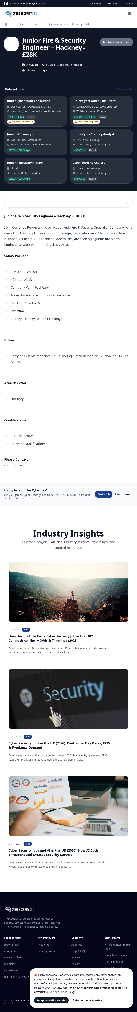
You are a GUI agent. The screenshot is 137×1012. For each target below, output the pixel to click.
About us (76, 944)
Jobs (20, 24)
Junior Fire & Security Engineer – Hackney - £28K (61, 24)
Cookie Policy (67, 992)
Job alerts (10, 964)
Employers (97, 3)
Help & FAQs (78, 951)
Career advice (12, 957)
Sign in (129, 3)
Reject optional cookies (87, 1000)
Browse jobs (11, 944)
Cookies (75, 964)
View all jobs (124, 89)
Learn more (124, 494)
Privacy (75, 957)
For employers (46, 951)
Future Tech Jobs (29, 3)
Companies (11, 951)
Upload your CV (13, 970)
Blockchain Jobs (114, 961)
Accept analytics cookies (51, 1000)
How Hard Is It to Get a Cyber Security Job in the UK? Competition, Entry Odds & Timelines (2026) (51, 638)
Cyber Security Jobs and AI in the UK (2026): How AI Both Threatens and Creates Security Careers (53, 852)
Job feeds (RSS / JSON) (17, 976)
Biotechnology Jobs (116, 955)
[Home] (6, 24)
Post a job (113, 3)
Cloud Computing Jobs (118, 968)
